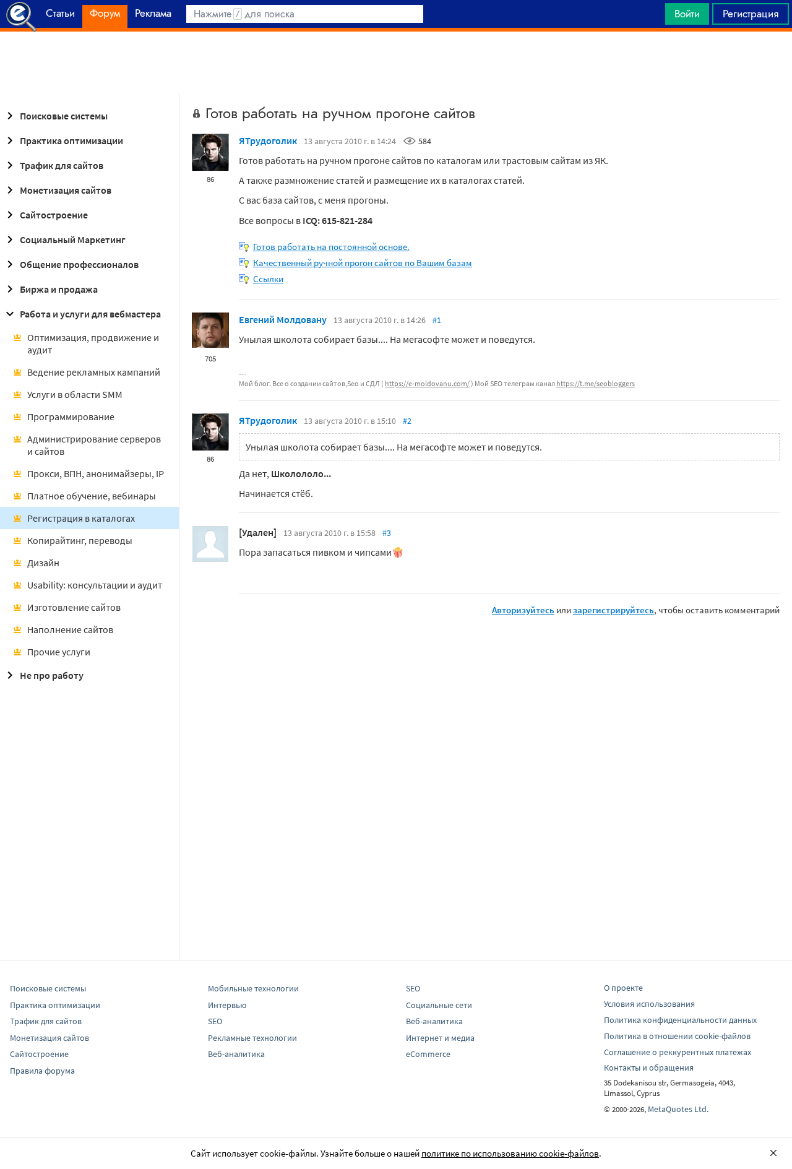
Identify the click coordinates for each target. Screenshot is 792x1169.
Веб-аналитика (236, 1053)
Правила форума (42, 1070)
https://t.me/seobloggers (595, 383)
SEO (215, 1021)
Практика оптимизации (71, 140)
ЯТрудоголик (268, 140)
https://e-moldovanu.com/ (427, 383)
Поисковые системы (64, 116)
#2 (407, 420)
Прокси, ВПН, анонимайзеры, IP (95, 473)
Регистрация (750, 13)
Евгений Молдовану (283, 319)
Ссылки (268, 279)
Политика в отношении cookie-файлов (677, 1036)
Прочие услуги (58, 651)
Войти (687, 13)
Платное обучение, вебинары (91, 496)
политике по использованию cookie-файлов (510, 1153)
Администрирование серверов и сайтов (94, 445)
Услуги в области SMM (75, 394)
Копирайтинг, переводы (79, 540)
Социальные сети (439, 1005)
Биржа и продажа (59, 289)
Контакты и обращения (649, 1067)
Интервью (227, 1005)
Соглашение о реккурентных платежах (677, 1052)
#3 (386, 532)
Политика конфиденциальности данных (680, 1019)
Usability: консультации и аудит (94, 585)
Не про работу (52, 675)
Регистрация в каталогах (81, 518)
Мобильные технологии (253, 988)
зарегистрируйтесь (613, 610)
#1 (437, 320)
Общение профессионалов (79, 264)
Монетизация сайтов (65, 190)
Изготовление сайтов (74, 607)
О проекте (623, 987)
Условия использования (649, 1003)
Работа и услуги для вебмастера (90, 314)
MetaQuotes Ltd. (678, 1109)
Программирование (70, 416)
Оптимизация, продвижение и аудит (93, 343)
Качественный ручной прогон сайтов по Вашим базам (362, 263)
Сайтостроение (54, 215)
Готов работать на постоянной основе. (331, 246)
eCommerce (428, 1053)
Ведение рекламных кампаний (93, 372)
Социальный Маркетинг (73, 239)
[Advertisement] (396, 62)
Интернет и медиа (440, 1037)
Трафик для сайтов (61, 165)
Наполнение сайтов (70, 629)
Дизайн (43, 562)
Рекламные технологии (252, 1037)
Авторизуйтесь (523, 610)
